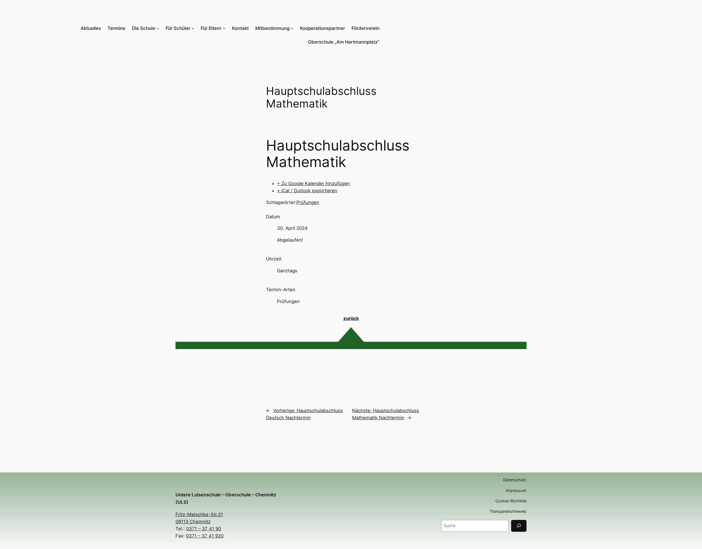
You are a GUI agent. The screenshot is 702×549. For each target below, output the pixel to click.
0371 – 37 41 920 (204, 536)
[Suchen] (518, 526)
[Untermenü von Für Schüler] (192, 28)
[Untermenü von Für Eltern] (224, 28)
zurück (351, 318)
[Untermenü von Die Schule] (157, 28)
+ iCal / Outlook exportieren (307, 190)
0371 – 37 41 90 (203, 528)
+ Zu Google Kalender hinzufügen (313, 183)
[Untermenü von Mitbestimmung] (292, 28)
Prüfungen (307, 202)
